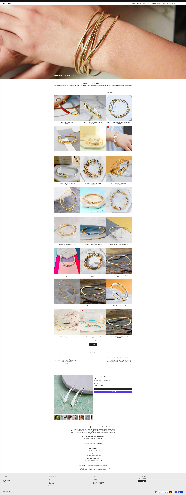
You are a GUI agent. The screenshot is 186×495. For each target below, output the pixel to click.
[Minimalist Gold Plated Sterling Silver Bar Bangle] (119, 230)
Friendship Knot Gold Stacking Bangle (93, 152)
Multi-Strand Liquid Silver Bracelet (67, 275)
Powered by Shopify (16, 493)
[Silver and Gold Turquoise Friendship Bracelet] (93, 322)
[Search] (178, 4)
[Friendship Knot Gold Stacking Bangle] (93, 138)
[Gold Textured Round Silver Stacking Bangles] (67, 200)
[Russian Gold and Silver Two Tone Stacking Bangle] (119, 291)
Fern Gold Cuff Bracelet (67, 152)
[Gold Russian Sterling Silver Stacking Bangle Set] (119, 169)
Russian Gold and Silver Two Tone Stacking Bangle (119, 305)
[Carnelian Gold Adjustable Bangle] (67, 108)
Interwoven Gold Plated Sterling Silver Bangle (67, 244)
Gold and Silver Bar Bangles (119, 152)
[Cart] (183, 4)
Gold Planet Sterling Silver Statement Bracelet (93, 183)
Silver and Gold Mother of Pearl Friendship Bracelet (67, 336)
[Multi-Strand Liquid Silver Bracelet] (67, 261)
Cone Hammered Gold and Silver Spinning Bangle (93, 122)
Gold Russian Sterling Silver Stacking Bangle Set (119, 183)
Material (96, 383)
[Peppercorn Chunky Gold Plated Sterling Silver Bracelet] (93, 261)
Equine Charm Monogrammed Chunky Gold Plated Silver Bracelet (118, 122)
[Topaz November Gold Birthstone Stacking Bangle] (119, 322)
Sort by (107, 90)
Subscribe (142, 481)
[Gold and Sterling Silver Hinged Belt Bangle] (67, 169)
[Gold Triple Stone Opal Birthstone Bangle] (93, 200)
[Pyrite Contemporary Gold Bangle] (67, 291)
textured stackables (126, 85)
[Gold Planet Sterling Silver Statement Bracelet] (93, 169)
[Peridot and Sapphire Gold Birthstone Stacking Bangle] (119, 261)
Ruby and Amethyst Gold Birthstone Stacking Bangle (93, 305)
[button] (55, 394)
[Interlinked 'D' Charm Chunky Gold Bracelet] (119, 200)
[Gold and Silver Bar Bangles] (119, 138)
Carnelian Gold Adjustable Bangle (67, 122)
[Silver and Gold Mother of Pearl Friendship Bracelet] (67, 322)
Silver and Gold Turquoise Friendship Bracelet (93, 336)
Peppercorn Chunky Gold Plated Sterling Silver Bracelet (93, 275)
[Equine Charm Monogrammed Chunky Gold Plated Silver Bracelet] (119, 108)
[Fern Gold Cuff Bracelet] (67, 138)
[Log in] (180, 4)
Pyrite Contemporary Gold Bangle (67, 305)
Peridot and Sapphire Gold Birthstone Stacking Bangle (119, 275)
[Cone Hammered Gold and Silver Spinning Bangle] (93, 108)
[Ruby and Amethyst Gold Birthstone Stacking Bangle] (93, 291)
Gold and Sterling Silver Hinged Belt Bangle (67, 183)
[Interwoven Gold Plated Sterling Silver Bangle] (67, 230)
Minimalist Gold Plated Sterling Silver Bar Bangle (119, 244)
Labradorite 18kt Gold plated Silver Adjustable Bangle (93, 244)
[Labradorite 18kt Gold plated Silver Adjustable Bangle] (93, 230)
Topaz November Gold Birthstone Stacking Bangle (119, 336)
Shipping (100, 380)
